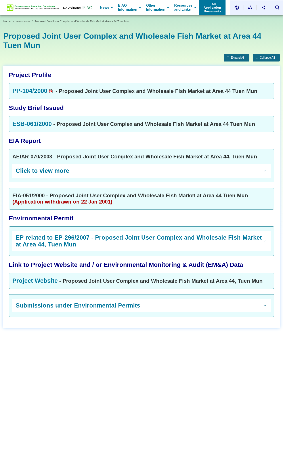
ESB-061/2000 (32, 124)
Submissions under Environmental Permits (78, 305)
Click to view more (42, 170)
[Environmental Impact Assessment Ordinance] (75, 8)
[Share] (263, 7)
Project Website (35, 280)
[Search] (277, 7)
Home (7, 21)
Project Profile (23, 21)
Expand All (238, 57)
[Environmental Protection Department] (33, 7)
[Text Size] (250, 7)
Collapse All (267, 57)
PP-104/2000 (29, 91)
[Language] (236, 7)
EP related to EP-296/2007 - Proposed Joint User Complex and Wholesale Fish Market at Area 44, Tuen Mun (139, 241)
